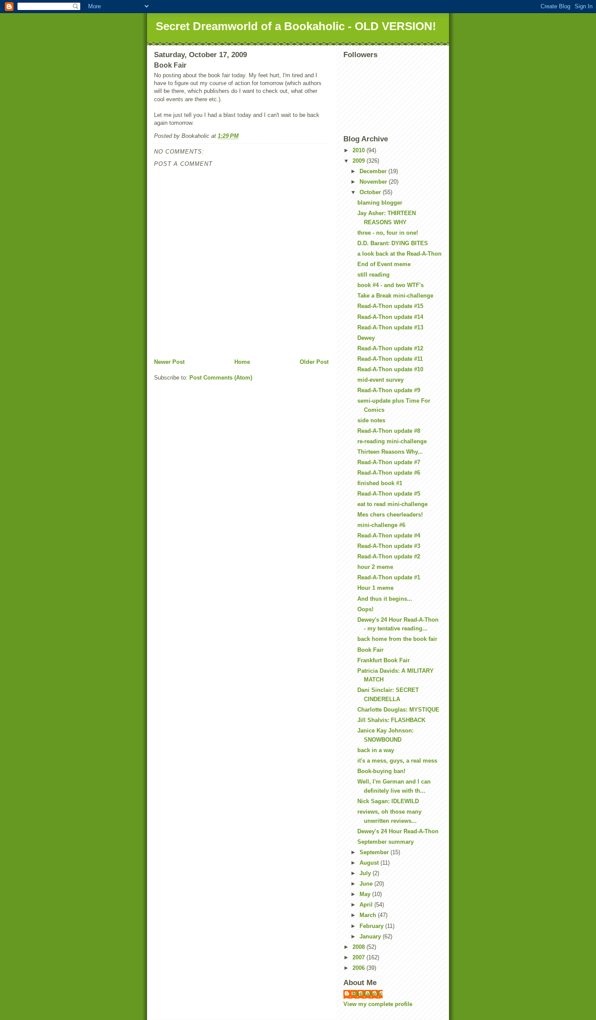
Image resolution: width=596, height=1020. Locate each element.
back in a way (375, 750)
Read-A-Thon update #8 (388, 431)
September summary (385, 842)
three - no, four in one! (387, 232)
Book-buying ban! (381, 771)
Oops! (365, 609)
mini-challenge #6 (381, 525)
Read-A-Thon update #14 (390, 317)
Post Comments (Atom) (220, 377)
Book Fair (370, 650)
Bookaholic (367, 993)
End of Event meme (384, 264)
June (367, 883)
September (375, 852)
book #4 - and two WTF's (390, 285)
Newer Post (169, 362)
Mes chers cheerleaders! (390, 514)
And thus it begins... (384, 599)
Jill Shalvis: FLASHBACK (391, 720)
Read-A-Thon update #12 (390, 348)
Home (242, 362)
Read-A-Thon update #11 (390, 359)
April (367, 904)
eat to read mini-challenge (392, 504)
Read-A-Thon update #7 (388, 462)
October (371, 192)
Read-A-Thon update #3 (388, 546)
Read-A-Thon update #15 (390, 306)
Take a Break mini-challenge (395, 295)
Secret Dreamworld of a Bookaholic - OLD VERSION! (296, 26)
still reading (373, 274)
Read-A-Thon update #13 (390, 327)
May (366, 894)
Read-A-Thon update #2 (388, 556)
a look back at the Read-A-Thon (399, 253)
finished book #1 (379, 483)
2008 (360, 947)
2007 (360, 957)
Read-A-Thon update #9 (388, 390)
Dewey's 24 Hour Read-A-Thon (397, 831)
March (369, 915)
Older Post (314, 362)
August (370, 862)
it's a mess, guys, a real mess (397, 760)
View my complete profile (377, 1004)
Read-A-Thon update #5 (388, 493)
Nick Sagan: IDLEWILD (388, 801)
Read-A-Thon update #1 (388, 577)
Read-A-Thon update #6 (388, 472)
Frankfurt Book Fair (383, 660)
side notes (371, 420)
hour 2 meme (375, 567)
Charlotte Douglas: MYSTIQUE (398, 709)
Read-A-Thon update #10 (390, 369)
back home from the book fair (397, 639)
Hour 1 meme (375, 588)
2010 (360, 150)
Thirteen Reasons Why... (390, 451)
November (374, 181)
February (372, 926)
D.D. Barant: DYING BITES (392, 243)
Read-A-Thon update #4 (388, 535)
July (366, 873)
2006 (360, 968)
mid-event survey (380, 380)
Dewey (366, 338)
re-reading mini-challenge (392, 441)
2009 (360, 160)
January (371, 936)
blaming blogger (379, 202)
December (374, 171)
